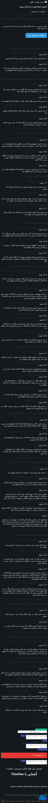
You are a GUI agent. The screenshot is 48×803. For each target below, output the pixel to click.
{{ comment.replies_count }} (36, 734)
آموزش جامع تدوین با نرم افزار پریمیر (33, 7)
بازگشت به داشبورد (38, 11)
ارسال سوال (42, 729)
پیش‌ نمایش (43, 334)
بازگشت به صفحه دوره (36, 35)
